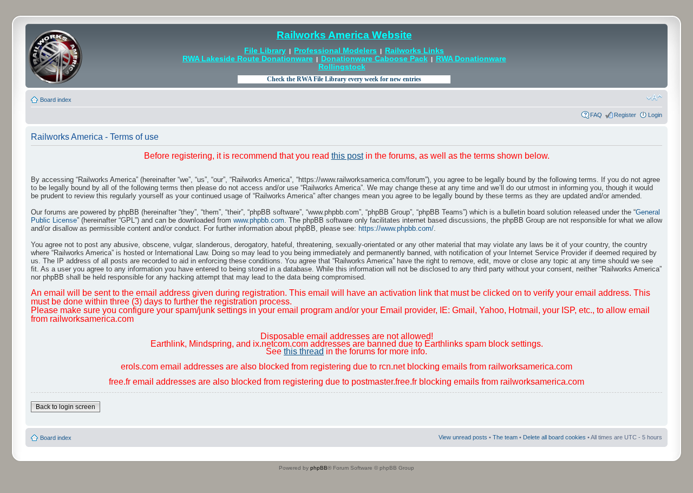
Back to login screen (65, 407)
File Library (265, 51)
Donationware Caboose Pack (374, 59)
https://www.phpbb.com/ (396, 228)
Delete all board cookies (554, 437)
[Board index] (55, 56)
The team (505, 437)
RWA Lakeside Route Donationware (247, 59)
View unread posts (463, 437)
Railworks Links (414, 51)
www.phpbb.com (258, 220)
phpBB (319, 468)
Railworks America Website (344, 35)
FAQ (596, 115)
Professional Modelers (335, 51)
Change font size (654, 97)
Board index (55, 99)
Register (625, 115)
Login (655, 115)
